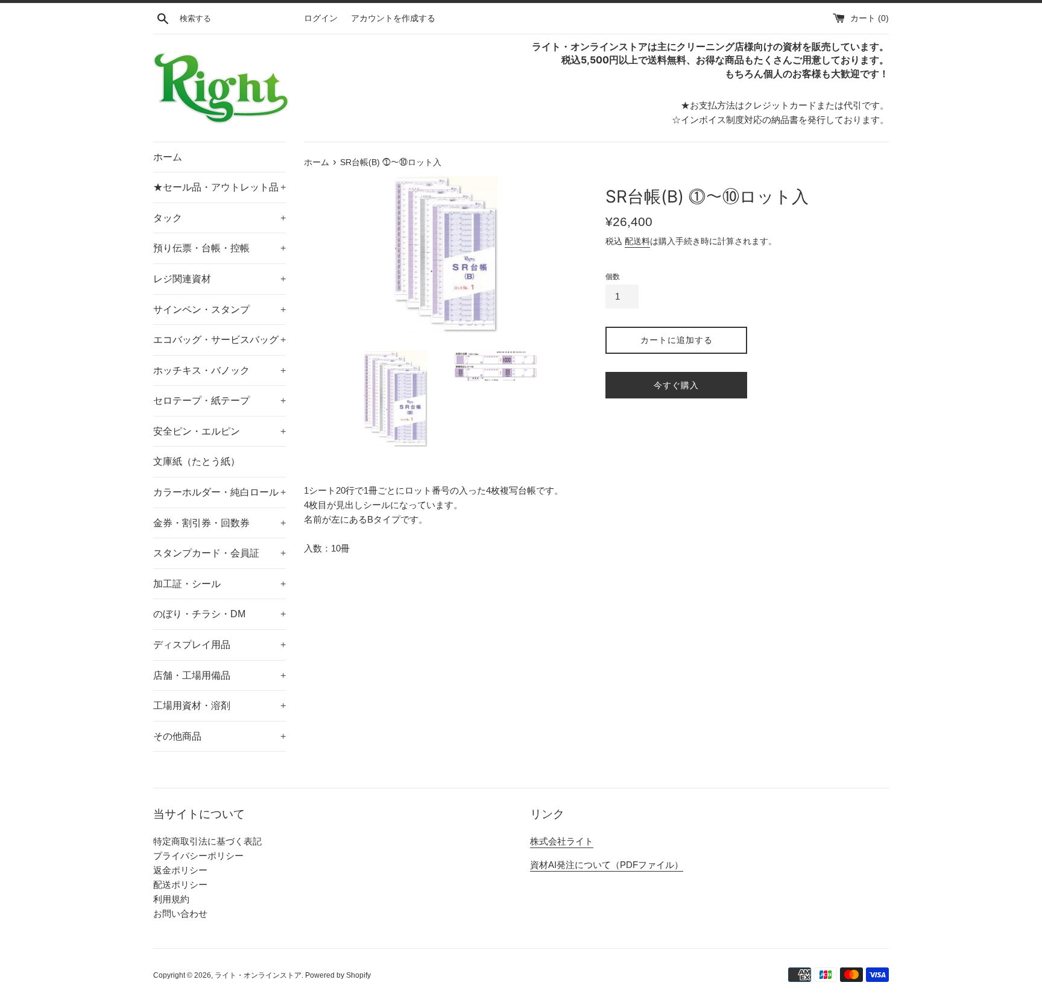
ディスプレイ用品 (219, 645)
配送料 (637, 241)
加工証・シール (219, 584)
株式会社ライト (561, 841)
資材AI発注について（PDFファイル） (606, 865)
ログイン (321, 18)
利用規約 (171, 899)
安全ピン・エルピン (219, 431)
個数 (612, 276)
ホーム (167, 157)
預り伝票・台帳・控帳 (219, 248)
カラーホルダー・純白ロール (219, 492)
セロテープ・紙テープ (219, 400)
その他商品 (219, 736)
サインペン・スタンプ (219, 309)
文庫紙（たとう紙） (196, 461)
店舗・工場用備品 (219, 675)
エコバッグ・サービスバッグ (219, 340)
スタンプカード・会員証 (219, 553)
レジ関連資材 (219, 279)
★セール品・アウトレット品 (219, 187)
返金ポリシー (180, 870)
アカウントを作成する (393, 18)
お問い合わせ (180, 913)
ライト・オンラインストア (258, 975)
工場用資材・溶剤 (219, 705)
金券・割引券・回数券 (219, 523)
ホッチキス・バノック (219, 370)
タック (219, 218)
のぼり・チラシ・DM (219, 614)
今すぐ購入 (676, 385)
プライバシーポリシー (198, 856)
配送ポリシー (180, 884)
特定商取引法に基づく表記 (207, 841)
